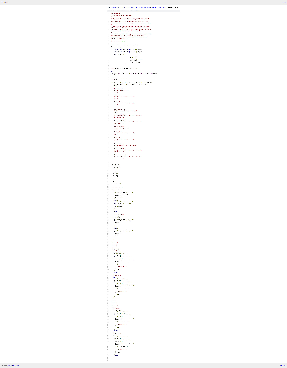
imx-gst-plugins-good (118, 7)
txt (281, 365)
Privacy (13, 365)
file (137, 11)
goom (164, 7)
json (284, 365)
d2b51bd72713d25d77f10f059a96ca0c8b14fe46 (141, 7)
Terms (17, 365)
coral (108, 7)
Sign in (284, 2)
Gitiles (9, 365)
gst (160, 7)
